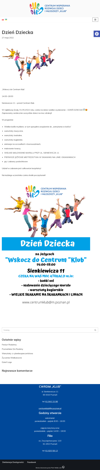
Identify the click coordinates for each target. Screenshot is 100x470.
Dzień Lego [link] (7, 362)
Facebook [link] (31, 462)
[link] (97, 34)
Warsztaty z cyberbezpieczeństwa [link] (17, 353)
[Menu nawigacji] (95, 20)
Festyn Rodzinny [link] (9, 344)
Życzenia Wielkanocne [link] (12, 357)
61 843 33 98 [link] (51, 401)
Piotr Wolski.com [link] (56, 468)
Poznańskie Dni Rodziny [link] (12, 349)
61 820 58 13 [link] (51, 450)
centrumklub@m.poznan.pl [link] (50, 408)
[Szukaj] (95, 330)
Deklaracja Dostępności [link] (13, 462)
